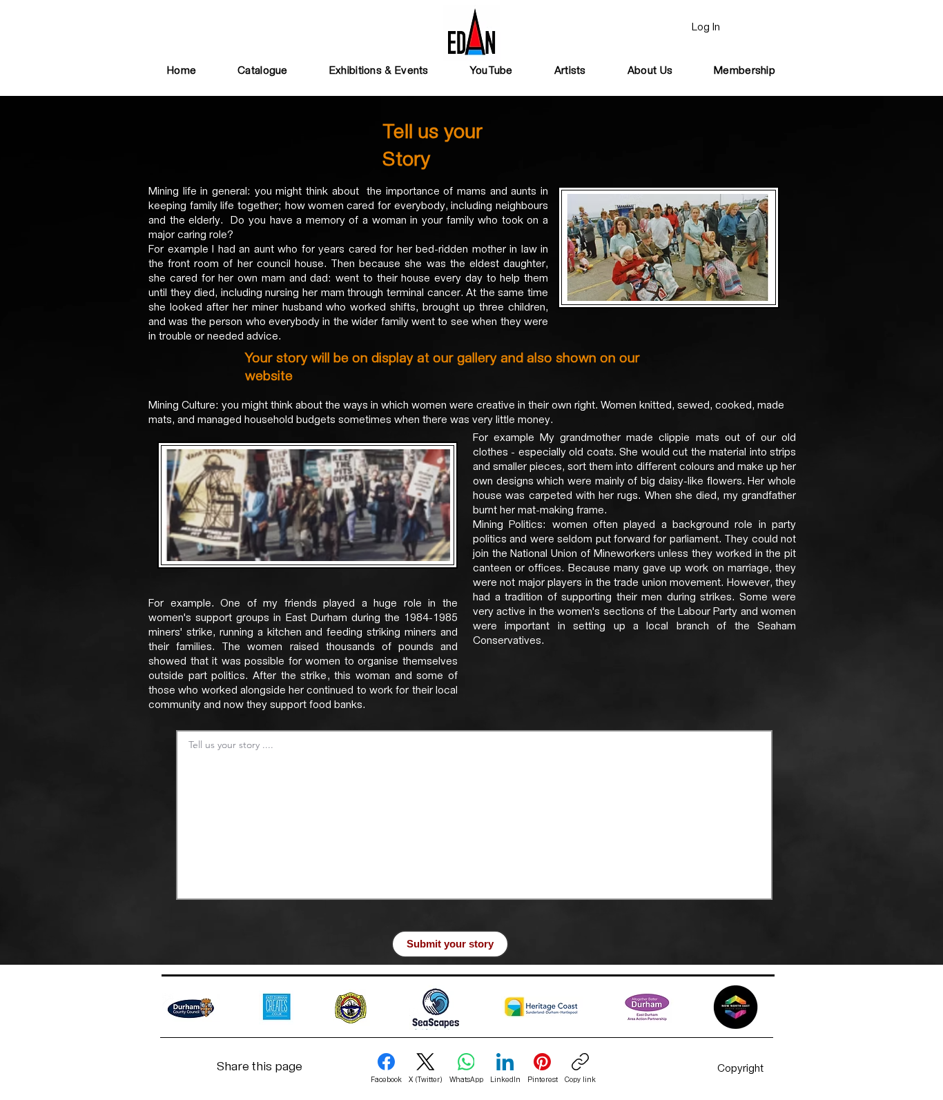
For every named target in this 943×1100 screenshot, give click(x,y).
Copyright (740, 1069)
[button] (379, 71)
